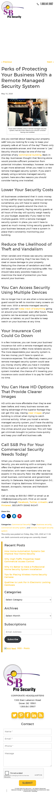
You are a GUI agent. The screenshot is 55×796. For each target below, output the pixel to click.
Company (9, 27)
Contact (9, 52)
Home (7, 21)
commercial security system (13, 528)
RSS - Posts (23, 648)
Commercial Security (21, 525)
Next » (50, 62)
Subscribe (12, 639)
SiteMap (34, 791)
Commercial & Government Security (26, 39)
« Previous (6, 62)
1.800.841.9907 (28, 707)
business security (44, 525)
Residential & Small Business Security (28, 33)
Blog (7, 46)
